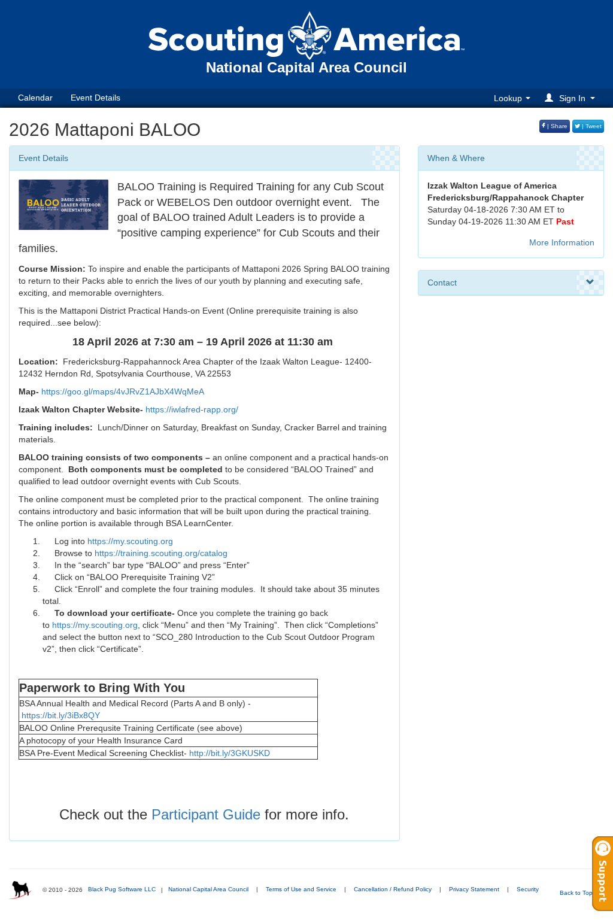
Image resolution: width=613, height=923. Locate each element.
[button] (571, 98)
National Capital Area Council (208, 889)
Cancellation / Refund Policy (393, 889)
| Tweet (591, 126)
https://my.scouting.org (130, 541)
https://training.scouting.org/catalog (161, 553)
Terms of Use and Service (301, 889)
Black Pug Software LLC (122, 889)
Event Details (95, 97)
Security (528, 889)
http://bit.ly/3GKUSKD (229, 753)
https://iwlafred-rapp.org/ (191, 409)
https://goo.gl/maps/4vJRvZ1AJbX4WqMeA (122, 391)
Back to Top (577, 892)
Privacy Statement (474, 889)
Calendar (35, 97)
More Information (561, 242)
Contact (442, 282)
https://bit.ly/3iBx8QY (61, 715)
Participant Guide (205, 814)
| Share (556, 126)
